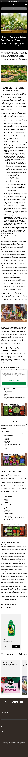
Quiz (19, 1)
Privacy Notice (12, 746)
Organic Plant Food (7, 641)
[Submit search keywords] (2, 8)
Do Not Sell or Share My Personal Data (8, 742)
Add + (14, 646)
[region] (14, 378)
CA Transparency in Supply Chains (11, 744)
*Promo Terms (7, 747)
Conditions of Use (5, 746)
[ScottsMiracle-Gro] (14, 4)
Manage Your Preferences (14, 380)
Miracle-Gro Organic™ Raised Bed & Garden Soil (12, 334)
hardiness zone (19, 211)
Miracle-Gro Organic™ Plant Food (16, 337)
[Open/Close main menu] (2, 4)
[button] (1, 1)
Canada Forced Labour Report (19, 744)
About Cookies (19, 742)
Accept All (14, 383)
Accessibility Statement (14, 743)
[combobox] (14, 8)
